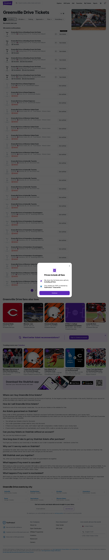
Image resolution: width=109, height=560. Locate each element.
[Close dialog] (69, 266)
